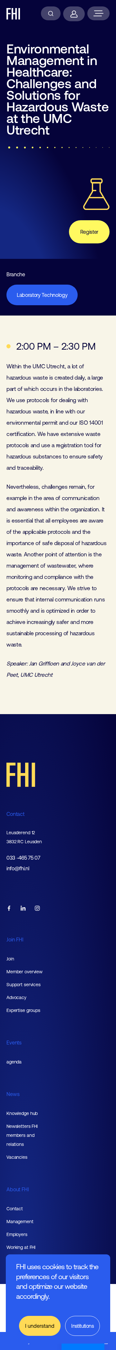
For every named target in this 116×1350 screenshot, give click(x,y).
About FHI (17, 1189)
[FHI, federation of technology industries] (13, 14)
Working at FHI (20, 1247)
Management (20, 1221)
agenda (14, 1061)
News (12, 1094)
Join (10, 958)
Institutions (82, 1326)
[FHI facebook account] (9, 909)
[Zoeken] (51, 13)
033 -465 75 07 (23, 858)
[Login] (74, 13)
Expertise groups (23, 1010)
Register (89, 232)
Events (14, 1042)
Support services (23, 984)
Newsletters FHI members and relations (22, 1135)
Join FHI (15, 939)
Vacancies (16, 1157)
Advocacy (16, 997)
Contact (15, 814)
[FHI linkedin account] (23, 909)
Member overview (24, 971)
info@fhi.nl (17, 868)
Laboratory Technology (42, 295)
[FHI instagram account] (37, 909)
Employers (16, 1234)
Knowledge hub (22, 1113)
